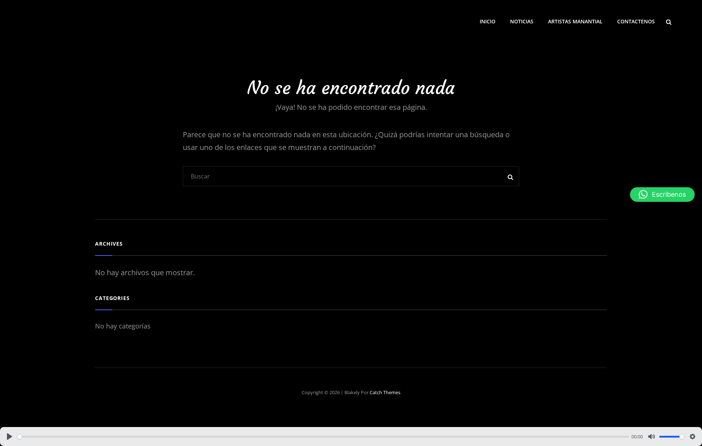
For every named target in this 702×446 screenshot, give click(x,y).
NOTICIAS (521, 21)
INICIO (487, 21)
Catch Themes (385, 392)
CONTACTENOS (636, 21)
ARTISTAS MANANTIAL (575, 21)
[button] (662, 194)
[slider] (323, 436)
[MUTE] (651, 436)
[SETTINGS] (692, 436)
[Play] (9, 436)
